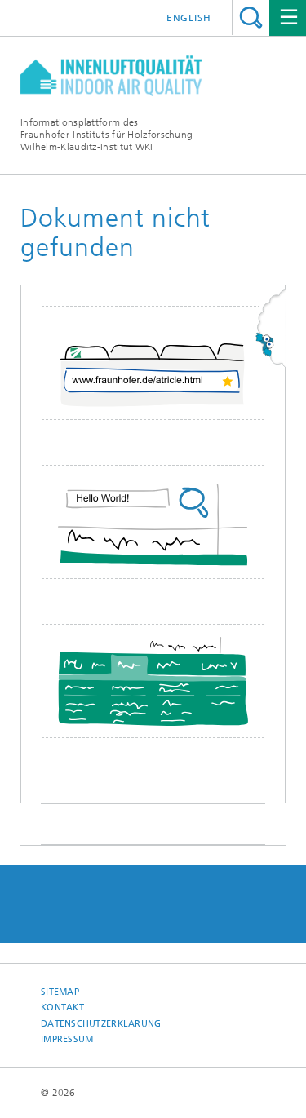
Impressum (67, 1039)
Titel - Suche (251, 17)
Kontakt (62, 1007)
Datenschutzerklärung (101, 1024)
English (188, 18)
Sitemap (60, 992)
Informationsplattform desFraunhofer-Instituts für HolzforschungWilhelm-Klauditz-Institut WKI (106, 134)
